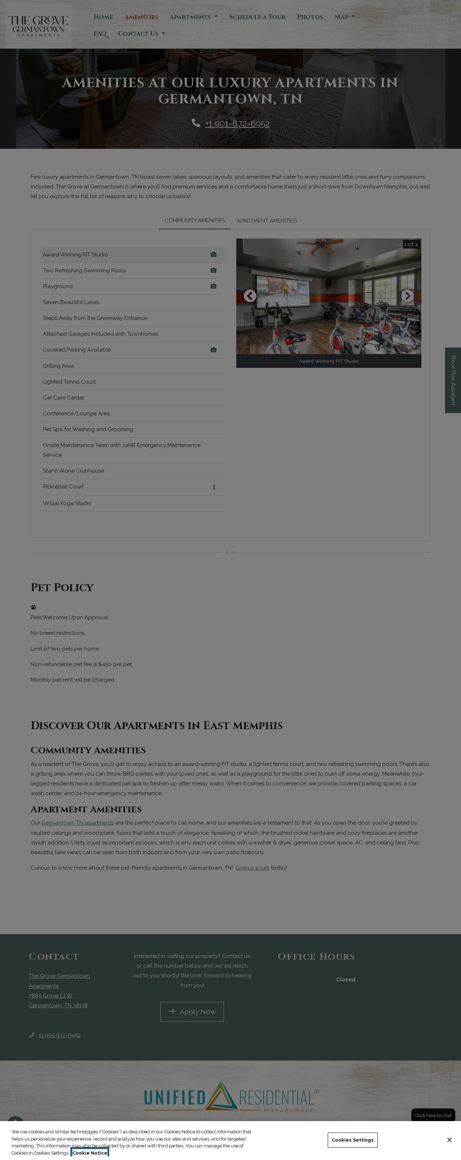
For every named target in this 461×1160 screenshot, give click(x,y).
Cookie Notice (89, 1152)
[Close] (449, 1140)
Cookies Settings (353, 1140)
